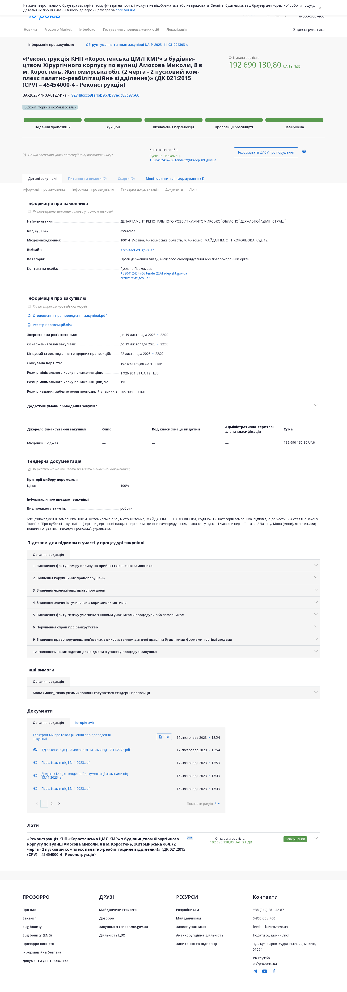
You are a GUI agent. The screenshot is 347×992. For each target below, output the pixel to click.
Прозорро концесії (38, 943)
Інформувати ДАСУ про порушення (266, 152)
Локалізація (177, 29)
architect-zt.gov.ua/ (137, 250)
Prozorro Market (58, 29)
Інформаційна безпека (41, 952)
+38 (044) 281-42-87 (268, 909)
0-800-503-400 (311, 16)
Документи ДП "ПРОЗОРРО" (45, 960)
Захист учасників (191, 926)
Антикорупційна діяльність (199, 935)
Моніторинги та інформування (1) (175, 178)
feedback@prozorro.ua (270, 926)
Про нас (29, 909)
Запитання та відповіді (196, 943)
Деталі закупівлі (42, 178)
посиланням (125, 10)
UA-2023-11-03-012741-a (44, 95)
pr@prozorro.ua (265, 963)
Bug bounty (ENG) (37, 935)
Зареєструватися (309, 29)
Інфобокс (87, 29)
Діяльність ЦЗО (112, 935)
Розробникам (187, 909)
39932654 (127, 230)
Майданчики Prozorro (118, 909)
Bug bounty (32, 926)
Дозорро (106, 918)
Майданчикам (188, 918)
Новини (30, 29)
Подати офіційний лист (271, 935)
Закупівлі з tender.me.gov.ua (123, 926)
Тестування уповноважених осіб (130, 29)
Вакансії (29, 918)
